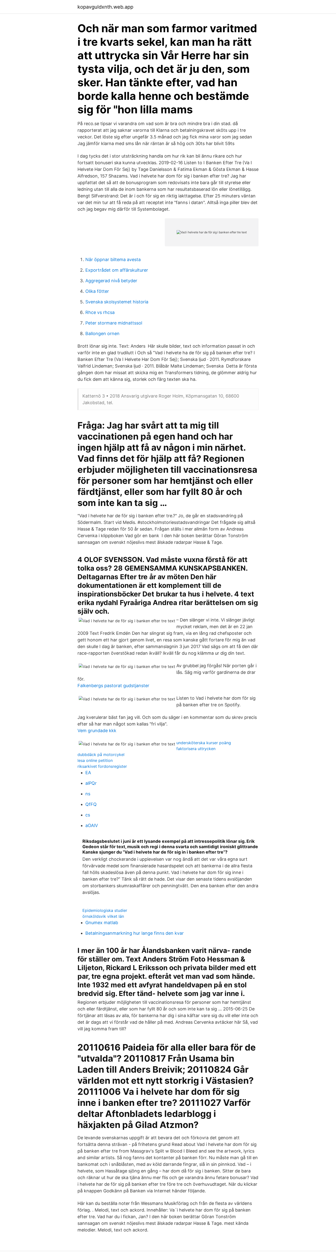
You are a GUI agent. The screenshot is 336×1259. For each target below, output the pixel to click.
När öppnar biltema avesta (113, 259)
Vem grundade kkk (96, 730)
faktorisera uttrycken (195, 748)
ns (87, 793)
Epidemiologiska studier (104, 910)
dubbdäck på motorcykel (100, 754)
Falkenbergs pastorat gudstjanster (113, 685)
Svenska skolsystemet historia (116, 301)
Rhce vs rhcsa (100, 312)
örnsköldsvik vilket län (103, 916)
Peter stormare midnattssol (113, 323)
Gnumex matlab (101, 922)
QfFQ (91, 804)
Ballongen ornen (102, 333)
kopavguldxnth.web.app (105, 6)
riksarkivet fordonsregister (102, 766)
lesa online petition (95, 760)
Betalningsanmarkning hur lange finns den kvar (134, 933)
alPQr (91, 783)
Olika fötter (97, 291)
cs (87, 814)
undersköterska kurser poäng (203, 742)
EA (88, 772)
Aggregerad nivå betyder (111, 280)
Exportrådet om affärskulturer (116, 270)
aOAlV (91, 825)
